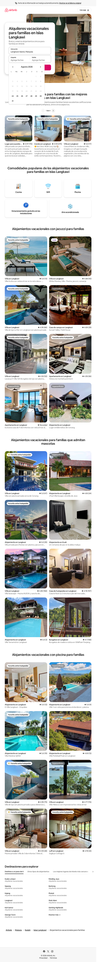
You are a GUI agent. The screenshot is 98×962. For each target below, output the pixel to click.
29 (36, 96)
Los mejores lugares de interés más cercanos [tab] (70, 871)
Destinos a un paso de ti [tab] (14, 871)
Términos (53, 958)
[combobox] (30, 51)
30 (41, 96)
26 (22, 96)
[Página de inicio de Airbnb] (11, 10)
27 (27, 96)
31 (13, 101)
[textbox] (19, 60)
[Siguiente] (53, 111)
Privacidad (43, 958)
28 (31, 96)
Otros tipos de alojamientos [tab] (38, 871)
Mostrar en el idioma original (70, 3)
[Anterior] (43, 111)
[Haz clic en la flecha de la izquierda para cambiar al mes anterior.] (13, 67)
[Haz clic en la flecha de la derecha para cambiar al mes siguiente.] (40, 67)
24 (13, 96)
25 (17, 96)
